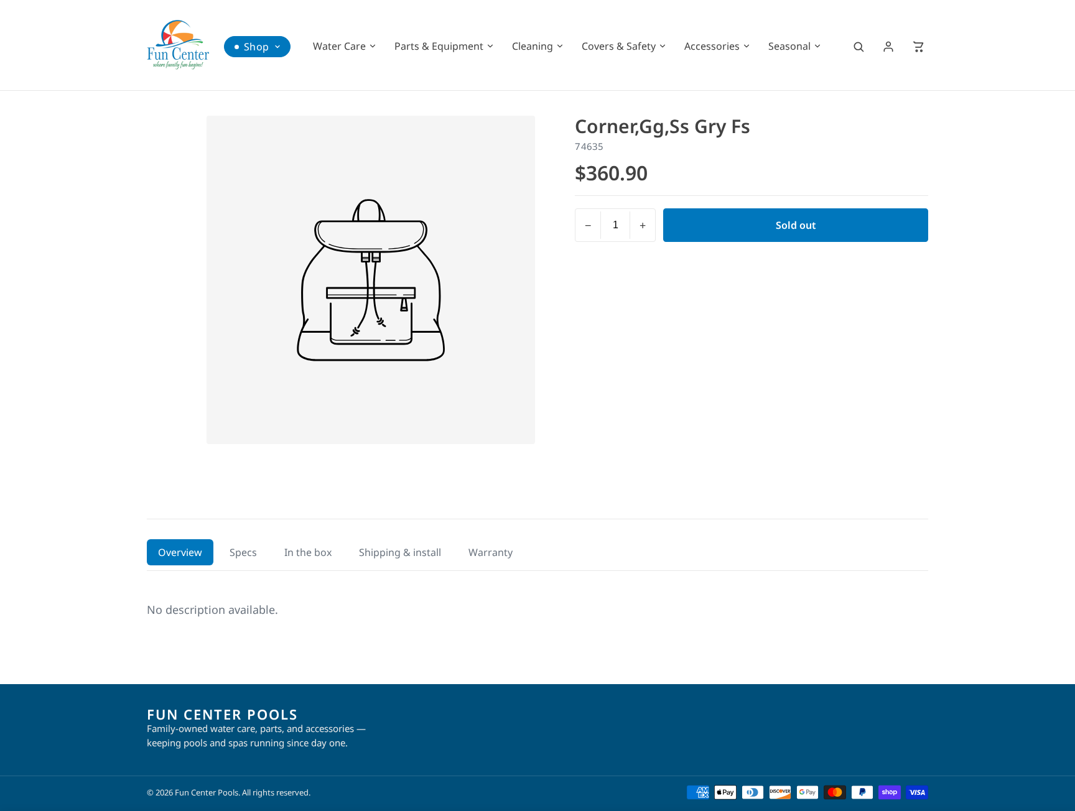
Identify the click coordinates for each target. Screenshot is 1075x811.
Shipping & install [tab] (400, 552)
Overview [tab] (180, 552)
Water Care (339, 46)
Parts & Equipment (438, 46)
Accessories (712, 46)
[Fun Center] (178, 45)
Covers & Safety (619, 46)
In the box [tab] (308, 552)
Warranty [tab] (490, 552)
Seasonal (789, 46)
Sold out (796, 225)
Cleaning (532, 46)
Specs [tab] (243, 552)
